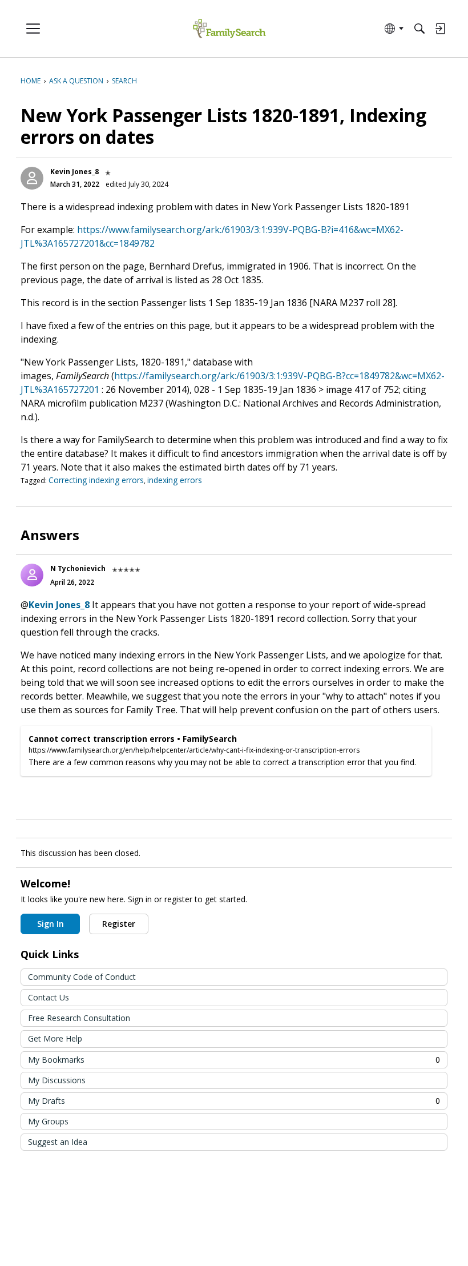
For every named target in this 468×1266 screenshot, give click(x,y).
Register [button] (118, 923)
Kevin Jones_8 (74, 171)
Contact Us (48, 997)
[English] (229, 28)
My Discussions (57, 1080)
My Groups (48, 1121)
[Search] (419, 28)
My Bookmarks (234, 1059)
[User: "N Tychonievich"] (32, 575)
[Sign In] (440, 28)
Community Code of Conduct (82, 976)
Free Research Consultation (79, 1017)
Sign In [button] (50, 923)
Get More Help (55, 1038)
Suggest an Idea (57, 1141)
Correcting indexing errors (96, 480)
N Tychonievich (78, 568)
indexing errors (174, 480)
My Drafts (234, 1100)
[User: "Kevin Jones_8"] (32, 178)
